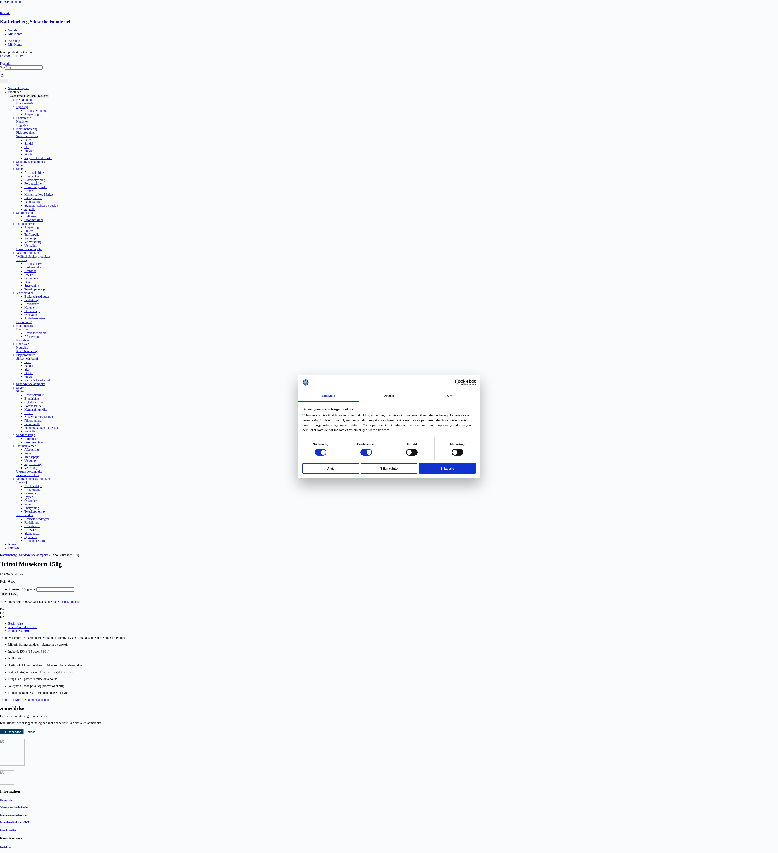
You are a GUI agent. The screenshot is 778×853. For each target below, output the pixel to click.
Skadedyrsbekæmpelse (30, 161)
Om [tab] (449, 395)
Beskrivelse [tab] (15, 623)
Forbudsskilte (33, 183)
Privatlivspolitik (8, 830)
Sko (26, 147)
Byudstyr (22, 107)
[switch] (366, 452)
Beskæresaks (32, 267)
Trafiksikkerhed (26, 223)
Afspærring (31, 114)
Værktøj (21, 260)
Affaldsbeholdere (35, 110)
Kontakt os (5, 847)
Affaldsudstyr (33, 263)
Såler (27, 140)
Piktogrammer (33, 198)
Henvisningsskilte (35, 187)
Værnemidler (24, 293)
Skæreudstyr (32, 311)
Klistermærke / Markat (38, 194)
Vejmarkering (33, 242)
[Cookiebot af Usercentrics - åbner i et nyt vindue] (458, 382)
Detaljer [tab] (389, 395)
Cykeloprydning (34, 180)
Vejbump (30, 238)
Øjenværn (30, 314)
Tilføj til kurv (9, 593)
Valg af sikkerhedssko (38, 158)
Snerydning (31, 285)
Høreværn (30, 307)
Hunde (28, 191)
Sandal (28, 143)
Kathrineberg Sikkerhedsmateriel (35, 21)
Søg (2, 67)
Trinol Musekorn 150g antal (18, 589)
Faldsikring (31, 300)
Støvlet (28, 154)
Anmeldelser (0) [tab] (18, 631)
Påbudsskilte (32, 201)
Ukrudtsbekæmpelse (29, 249)
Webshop (14, 30)
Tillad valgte (389, 468)
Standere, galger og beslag (41, 205)
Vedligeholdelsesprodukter (33, 256)
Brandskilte (31, 176)
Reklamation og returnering (14, 815)
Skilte (20, 169)
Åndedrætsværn (34, 318)
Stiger (20, 165)
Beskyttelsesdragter (36, 296)
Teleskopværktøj (35, 289)
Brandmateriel (25, 103)
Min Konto (15, 34)
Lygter (28, 274)
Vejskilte (29, 209)
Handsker (22, 121)
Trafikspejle (31, 234)
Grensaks (30, 271)
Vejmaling (30, 245)
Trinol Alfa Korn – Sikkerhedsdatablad (25, 699)
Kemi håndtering (27, 129)
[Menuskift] (4, 81)
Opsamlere (31, 278)
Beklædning (24, 99)
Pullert (28, 231)
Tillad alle (447, 468)
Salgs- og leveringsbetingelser (14, 807)
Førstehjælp (23, 118)
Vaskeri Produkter (27, 253)
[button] (389, 609)
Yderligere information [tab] (22, 627)
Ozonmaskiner (33, 220)
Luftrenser (30, 216)
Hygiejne (22, 125)
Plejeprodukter (25, 132)
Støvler (28, 150)
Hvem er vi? (6, 800)
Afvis (330, 468)
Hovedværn (32, 304)
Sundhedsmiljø (25, 212)
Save (27, 282)
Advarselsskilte (34, 172)
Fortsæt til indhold (11, 1)
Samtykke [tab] (328, 395)
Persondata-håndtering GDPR (15, 822)
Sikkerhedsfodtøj (27, 136)
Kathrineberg (8, 555)
